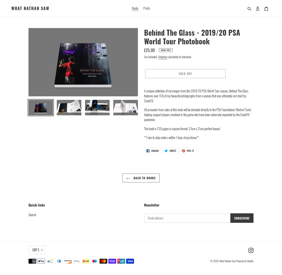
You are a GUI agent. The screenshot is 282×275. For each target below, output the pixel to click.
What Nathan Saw (30, 8)
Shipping (162, 56)
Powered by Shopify (245, 261)
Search (32, 214)
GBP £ (35, 249)
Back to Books (144, 178)
